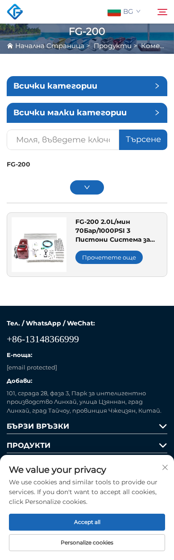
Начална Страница (49, 45)
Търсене (143, 139)
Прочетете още (109, 257)
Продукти (113, 45)
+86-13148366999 (43, 339)
